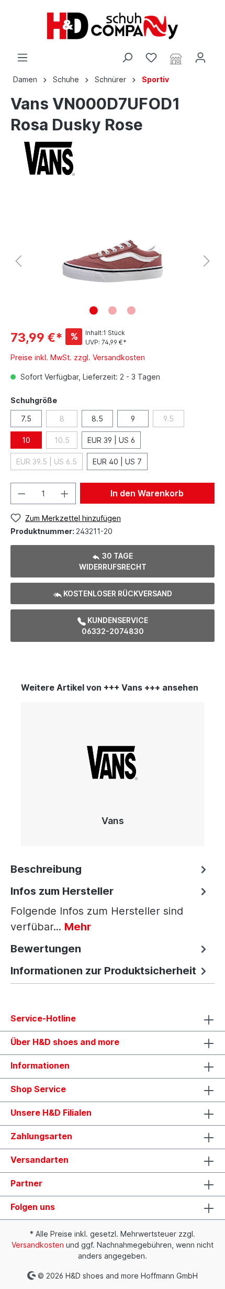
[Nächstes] (207, 261)
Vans (113, 820)
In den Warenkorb (147, 493)
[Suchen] (127, 58)
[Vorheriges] (18, 261)
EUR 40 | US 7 (117, 461)
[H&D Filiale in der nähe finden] (175, 58)
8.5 (97, 418)
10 (26, 440)
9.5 (168, 418)
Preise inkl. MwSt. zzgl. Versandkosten (77, 357)
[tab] (109, 868)
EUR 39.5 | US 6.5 (46, 461)
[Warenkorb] (218, 54)
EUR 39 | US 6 (111, 440)
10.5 (62, 440)
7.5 (26, 418)
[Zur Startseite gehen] (112, 26)
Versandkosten (38, 1244)
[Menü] (22, 58)
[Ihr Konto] (200, 58)
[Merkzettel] (151, 58)
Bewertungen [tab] (45, 948)
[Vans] (49, 157)
